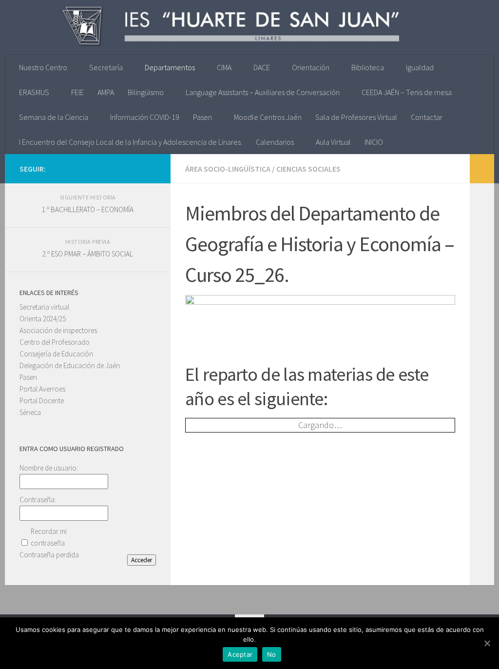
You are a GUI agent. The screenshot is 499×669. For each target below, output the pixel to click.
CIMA (224, 67)
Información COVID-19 (144, 117)
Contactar (426, 117)
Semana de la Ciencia (53, 117)
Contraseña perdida (49, 554)
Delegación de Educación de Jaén (69, 365)
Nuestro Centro (43, 67)
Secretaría (106, 67)
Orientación (310, 67)
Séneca (30, 412)
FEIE (77, 92)
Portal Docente (41, 400)
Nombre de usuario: (48, 467)
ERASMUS (34, 92)
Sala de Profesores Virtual (356, 117)
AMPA (105, 92)
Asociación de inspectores (58, 330)
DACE (261, 67)
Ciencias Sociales (308, 169)
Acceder (141, 560)
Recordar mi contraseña (49, 537)
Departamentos (170, 67)
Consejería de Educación (56, 353)
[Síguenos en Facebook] (150, 168)
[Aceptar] (487, 643)
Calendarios (275, 142)
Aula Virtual (333, 142)
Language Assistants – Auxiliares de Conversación (263, 92)
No (271, 654)
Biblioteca (367, 67)
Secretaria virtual (44, 307)
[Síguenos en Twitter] (134, 168)
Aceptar (240, 654)
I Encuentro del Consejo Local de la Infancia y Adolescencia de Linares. (130, 142)
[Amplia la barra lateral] (482, 168)
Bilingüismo (146, 92)
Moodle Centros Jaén (268, 117)
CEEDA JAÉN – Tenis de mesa (407, 92)
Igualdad (420, 67)
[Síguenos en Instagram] (119, 168)
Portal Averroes (42, 389)
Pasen (202, 117)
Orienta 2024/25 (42, 318)
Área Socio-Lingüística (227, 169)
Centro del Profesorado (54, 342)
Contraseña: (37, 499)
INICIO (374, 142)
